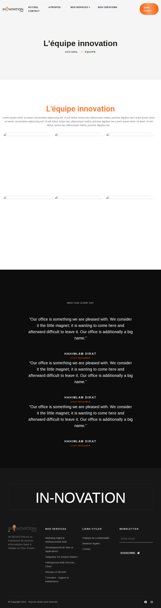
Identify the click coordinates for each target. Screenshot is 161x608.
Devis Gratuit (147, 9)
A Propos (54, 7)
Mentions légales (91, 543)
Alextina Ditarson (27, 172)
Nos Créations (107, 7)
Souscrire (127, 553)
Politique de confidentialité (95, 538)
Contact (34, 11)
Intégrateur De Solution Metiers (61, 556)
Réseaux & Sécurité (55, 572)
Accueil (72, 51)
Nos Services (79, 7)
